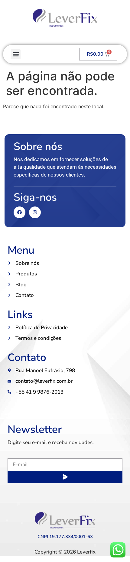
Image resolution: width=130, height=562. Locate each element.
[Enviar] (65, 477)
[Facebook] (19, 212)
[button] (16, 54)
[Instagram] (35, 212)
